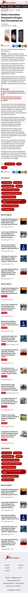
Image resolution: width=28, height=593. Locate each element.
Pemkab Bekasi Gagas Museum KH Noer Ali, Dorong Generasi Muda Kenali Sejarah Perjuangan (9, 387)
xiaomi (4, 167)
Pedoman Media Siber (13, 580)
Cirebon (21, 568)
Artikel (3, 344)
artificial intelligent (7, 186)
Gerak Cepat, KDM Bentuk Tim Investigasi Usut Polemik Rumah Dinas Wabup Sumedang (9, 234)
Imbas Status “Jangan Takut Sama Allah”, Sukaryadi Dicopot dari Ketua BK (13, 93)
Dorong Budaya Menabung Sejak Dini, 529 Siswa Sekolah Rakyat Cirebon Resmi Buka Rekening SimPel (9, 272)
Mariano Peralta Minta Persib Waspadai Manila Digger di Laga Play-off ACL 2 (10, 246)
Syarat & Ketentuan (9, 583)
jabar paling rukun (7, 209)
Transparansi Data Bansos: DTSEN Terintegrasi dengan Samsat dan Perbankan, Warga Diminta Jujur (9, 434)
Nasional (3, 6)
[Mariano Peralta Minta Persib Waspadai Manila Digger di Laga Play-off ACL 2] (23, 247)
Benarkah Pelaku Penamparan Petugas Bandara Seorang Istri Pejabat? (11, 98)
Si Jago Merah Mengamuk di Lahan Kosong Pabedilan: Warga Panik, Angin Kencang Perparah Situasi (10, 221)
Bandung (17, 6)
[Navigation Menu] (26, 2)
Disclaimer (18, 586)
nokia (19, 164)
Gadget (18, 10)
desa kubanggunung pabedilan (11, 193)
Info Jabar (10, 6)
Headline (4, 296)
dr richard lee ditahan (8, 197)
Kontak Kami (10, 586)
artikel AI (19, 186)
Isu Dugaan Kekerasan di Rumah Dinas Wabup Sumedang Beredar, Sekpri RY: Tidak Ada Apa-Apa (9, 401)
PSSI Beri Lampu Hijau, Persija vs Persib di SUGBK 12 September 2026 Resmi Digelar (10, 417)
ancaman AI (17, 182)
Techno (11, 10)
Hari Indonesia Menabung (10, 206)
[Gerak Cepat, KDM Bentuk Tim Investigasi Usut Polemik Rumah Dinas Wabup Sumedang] (23, 234)
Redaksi (8, 577)
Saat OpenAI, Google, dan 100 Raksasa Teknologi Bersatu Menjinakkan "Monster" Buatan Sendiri (9, 258)
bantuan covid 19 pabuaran (10, 190)
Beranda (4, 10)
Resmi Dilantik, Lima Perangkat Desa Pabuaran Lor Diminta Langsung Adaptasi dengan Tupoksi (9, 370)
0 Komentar (6, 46)
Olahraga (24, 6)
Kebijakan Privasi (16, 577)
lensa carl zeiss (9, 164)
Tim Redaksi (4, 24)
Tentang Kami (20, 583)
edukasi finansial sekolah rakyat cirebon (11, 201)
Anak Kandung (6, 182)
